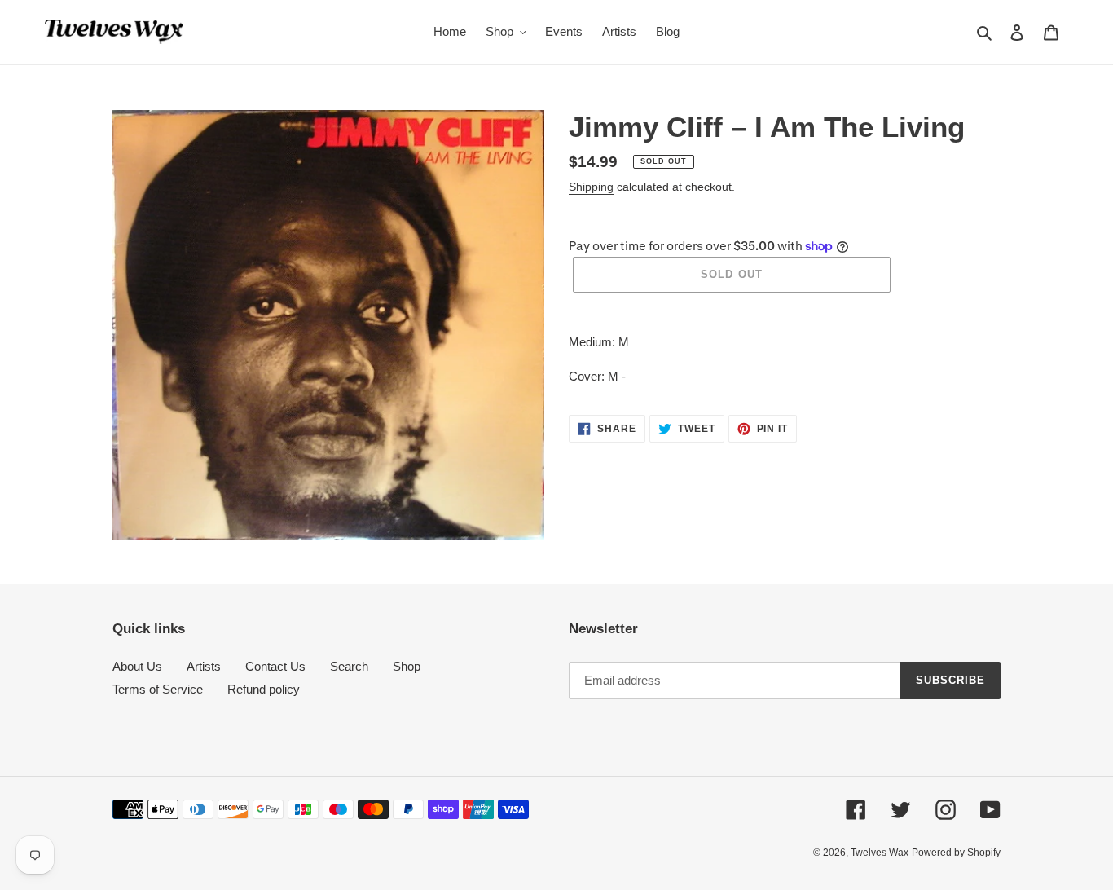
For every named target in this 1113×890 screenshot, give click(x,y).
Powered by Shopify (956, 852)
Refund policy (263, 689)
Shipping (591, 186)
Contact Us (275, 666)
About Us (137, 666)
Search (349, 666)
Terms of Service (157, 689)
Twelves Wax (879, 852)
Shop (406, 666)
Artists (204, 666)
